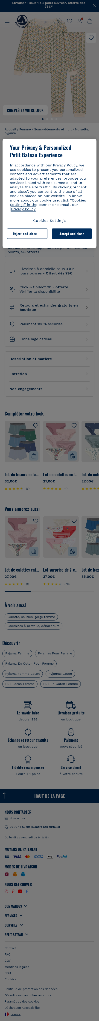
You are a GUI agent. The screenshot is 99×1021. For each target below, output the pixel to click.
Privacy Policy (23, 209)
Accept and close (71, 233)
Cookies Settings (49, 220)
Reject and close (25, 233)
